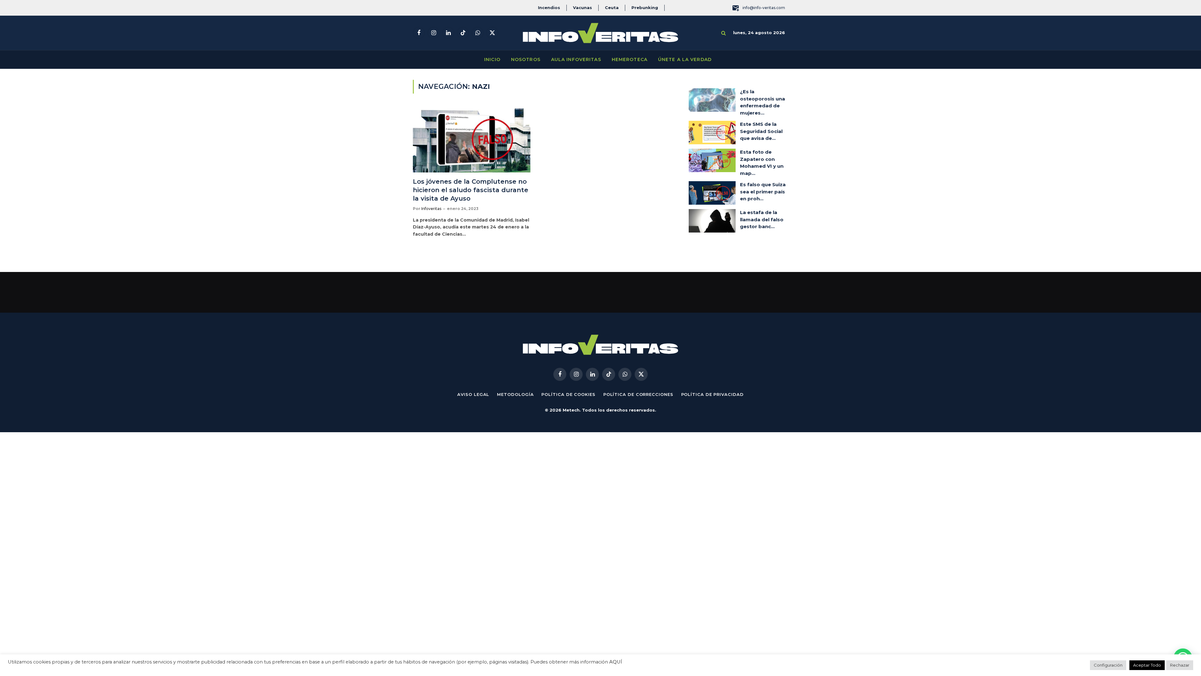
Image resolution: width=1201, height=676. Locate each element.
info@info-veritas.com (763, 7)
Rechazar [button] (1179, 665)
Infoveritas (431, 208)
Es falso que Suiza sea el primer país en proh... (763, 192)
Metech (571, 409)
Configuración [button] (1108, 665)
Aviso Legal (473, 394)
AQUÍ (615, 662)
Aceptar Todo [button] (1147, 665)
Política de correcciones (638, 394)
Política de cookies (568, 394)
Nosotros (525, 59)
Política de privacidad (712, 394)
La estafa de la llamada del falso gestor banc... (761, 219)
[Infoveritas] (600, 33)
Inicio (492, 59)
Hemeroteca (629, 59)
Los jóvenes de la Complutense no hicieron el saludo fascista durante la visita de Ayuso (470, 190)
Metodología (515, 394)
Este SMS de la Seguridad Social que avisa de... (761, 131)
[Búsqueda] (723, 33)
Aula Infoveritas (576, 59)
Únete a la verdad (685, 59)
